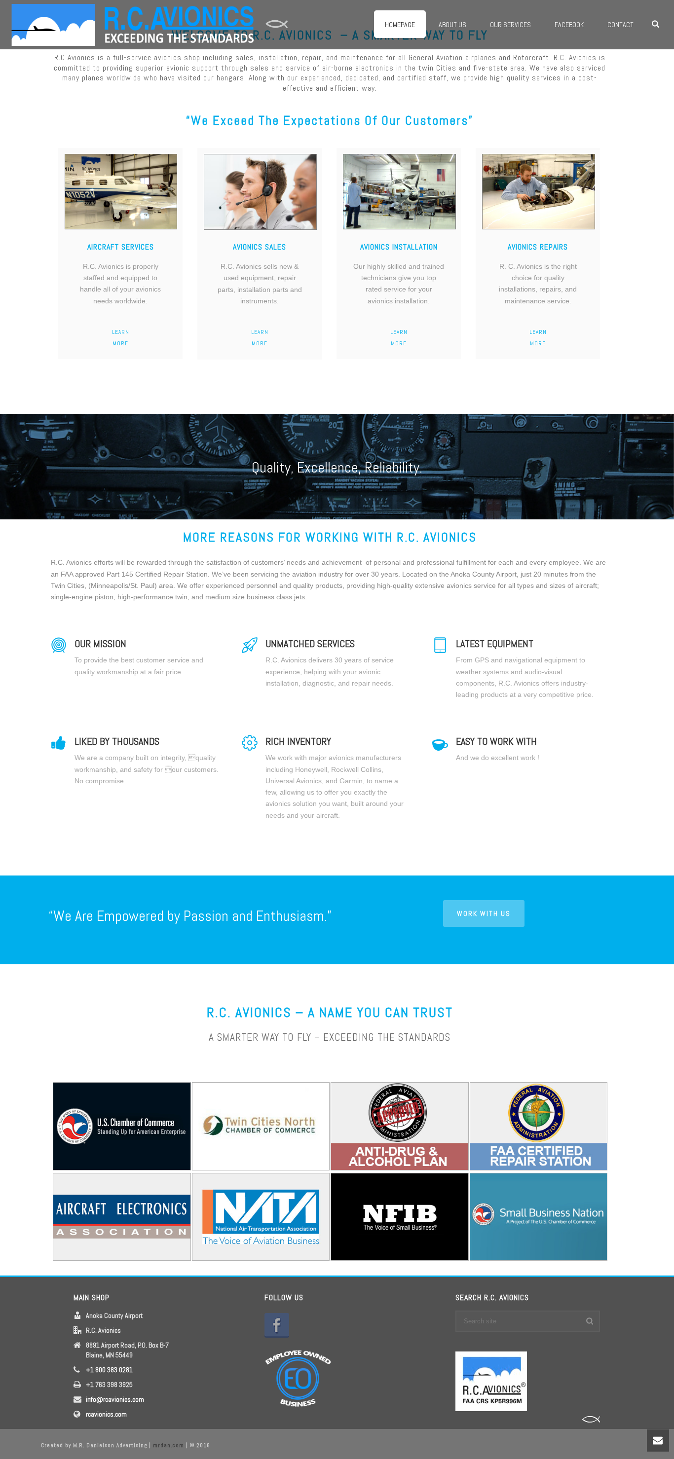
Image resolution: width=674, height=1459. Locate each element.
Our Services (510, 24)
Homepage (400, 24)
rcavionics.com (106, 1414)
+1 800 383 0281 (109, 1369)
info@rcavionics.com (115, 1399)
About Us (452, 24)
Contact (620, 24)
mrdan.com (168, 1445)
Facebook (569, 24)
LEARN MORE (120, 337)
